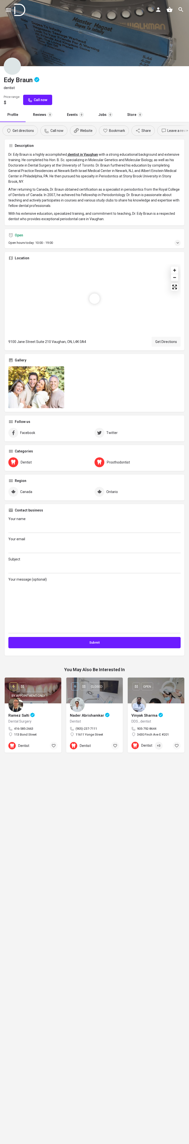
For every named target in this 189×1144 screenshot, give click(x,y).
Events (74, 115)
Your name (17, 519)
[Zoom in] (174, 270)
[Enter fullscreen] (174, 287)
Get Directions (166, 342)
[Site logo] (20, 10)
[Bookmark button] (54, 746)
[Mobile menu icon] (8, 10)
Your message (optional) (27, 579)
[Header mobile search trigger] (181, 9)
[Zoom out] (174, 277)
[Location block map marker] (94, 299)
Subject (14, 559)
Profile (12, 115)
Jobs (104, 115)
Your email (16, 539)
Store (134, 115)
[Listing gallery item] (36, 387)
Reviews (42, 115)
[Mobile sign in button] (158, 9)
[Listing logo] (12, 66)
